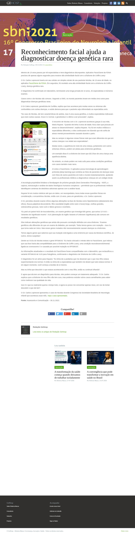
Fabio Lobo (124, 531)
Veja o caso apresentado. (58, 296)
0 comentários (47, 65)
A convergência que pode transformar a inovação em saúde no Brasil (100, 374)
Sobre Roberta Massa (75, 3)
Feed (122, 3)
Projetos (105, 3)
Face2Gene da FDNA (37, 83)
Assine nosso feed (55, 506)
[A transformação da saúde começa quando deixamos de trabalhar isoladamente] (67, 357)
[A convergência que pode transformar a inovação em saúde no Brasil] (100, 357)
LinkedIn (118, 3)
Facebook (111, 3)
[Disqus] (67, 412)
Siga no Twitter (54, 521)
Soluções (97, 3)
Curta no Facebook (55, 516)
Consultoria (88, 3)
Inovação (67, 35)
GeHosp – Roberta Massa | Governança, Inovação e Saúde (14, 4)
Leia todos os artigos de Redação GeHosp (49, 332)
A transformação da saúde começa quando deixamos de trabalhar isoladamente (67, 374)
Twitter (114, 3)
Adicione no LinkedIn (55, 511)
